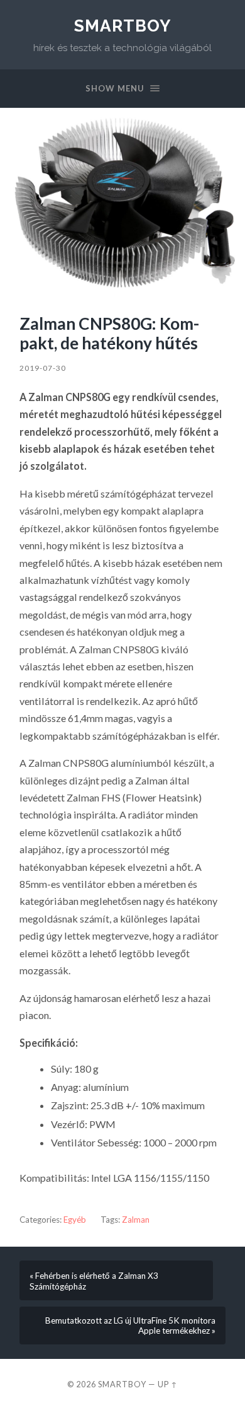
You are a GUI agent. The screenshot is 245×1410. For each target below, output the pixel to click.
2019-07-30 (42, 368)
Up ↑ (168, 1384)
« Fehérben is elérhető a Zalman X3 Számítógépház (94, 1281)
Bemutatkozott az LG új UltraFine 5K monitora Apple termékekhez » (130, 1325)
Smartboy (122, 25)
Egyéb (74, 1220)
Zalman (136, 1220)
